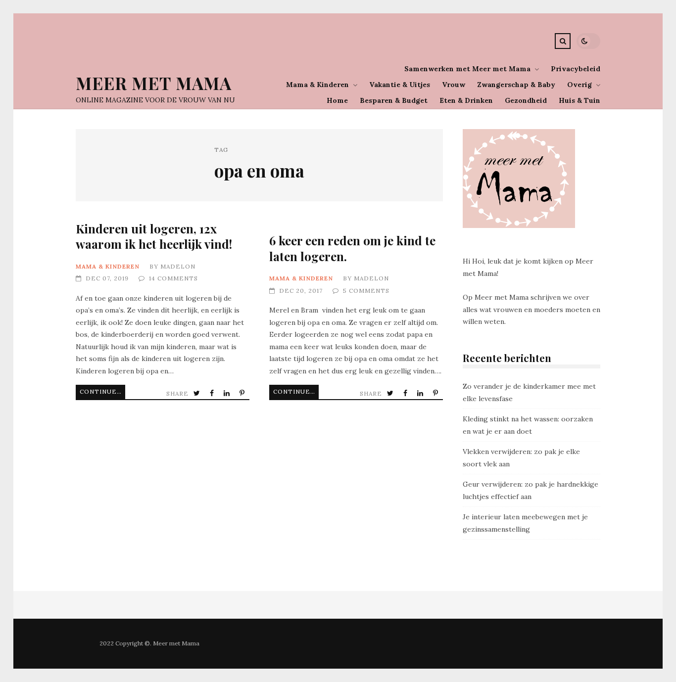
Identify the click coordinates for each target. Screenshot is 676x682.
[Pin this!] (243, 393)
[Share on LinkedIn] (228, 393)
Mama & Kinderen (317, 84)
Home (337, 100)
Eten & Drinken (466, 100)
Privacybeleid (575, 68)
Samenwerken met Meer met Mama (467, 68)
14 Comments (173, 278)
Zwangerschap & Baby (516, 84)
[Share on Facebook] (213, 393)
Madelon (177, 266)
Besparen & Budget (394, 100)
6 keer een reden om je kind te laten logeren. (352, 248)
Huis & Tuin (579, 100)
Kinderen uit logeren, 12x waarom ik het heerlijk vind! (154, 236)
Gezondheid (526, 100)
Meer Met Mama (154, 82)
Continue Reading (102, 391)
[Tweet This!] (198, 393)
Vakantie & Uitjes (399, 84)
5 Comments (366, 290)
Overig (579, 84)
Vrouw (453, 84)
